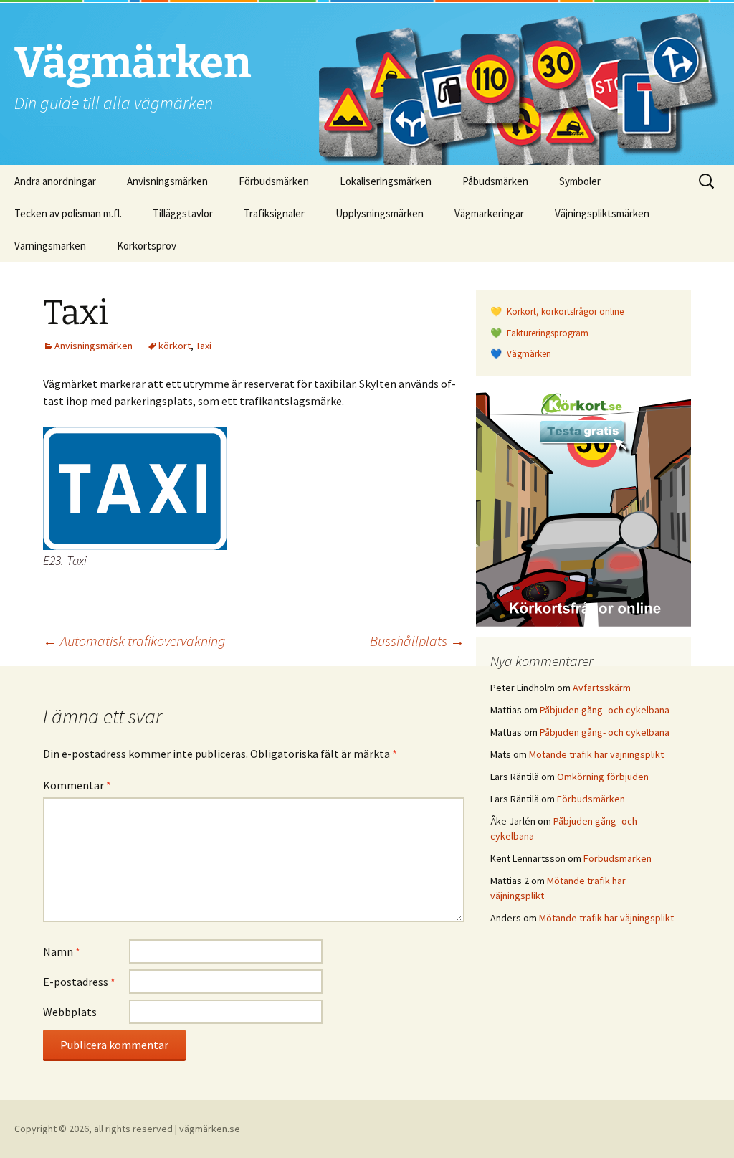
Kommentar (77, 785)
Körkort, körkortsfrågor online (564, 311)
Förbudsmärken (274, 181)
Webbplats (70, 1012)
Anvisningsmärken (167, 181)
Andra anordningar (55, 181)
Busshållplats (417, 641)
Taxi (203, 345)
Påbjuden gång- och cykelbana (604, 709)
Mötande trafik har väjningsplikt (596, 754)
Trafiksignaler (274, 213)
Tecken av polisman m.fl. (68, 213)
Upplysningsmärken (379, 213)
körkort (174, 345)
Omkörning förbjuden (603, 776)
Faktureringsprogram (546, 333)
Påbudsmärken (495, 181)
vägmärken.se (209, 1128)
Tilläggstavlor (183, 213)
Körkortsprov (146, 245)
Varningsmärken (50, 245)
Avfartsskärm (602, 687)
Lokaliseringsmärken (386, 181)
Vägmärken (528, 354)
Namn (61, 951)
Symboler (580, 181)
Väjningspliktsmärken (602, 213)
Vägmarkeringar (489, 213)
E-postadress (79, 981)
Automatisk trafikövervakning (134, 641)
